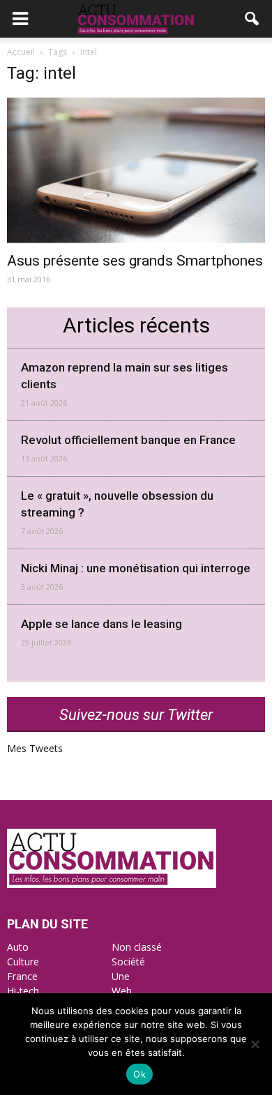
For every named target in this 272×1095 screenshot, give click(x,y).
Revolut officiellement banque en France (128, 440)
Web (122, 990)
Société (128, 961)
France (22, 976)
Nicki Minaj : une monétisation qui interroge (135, 568)
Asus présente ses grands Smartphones (135, 260)
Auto (18, 947)
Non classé (137, 947)
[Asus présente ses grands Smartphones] (136, 170)
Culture (23, 961)
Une (121, 976)
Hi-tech (23, 990)
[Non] (255, 1044)
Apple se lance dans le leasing (101, 624)
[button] (252, 19)
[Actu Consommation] (111, 884)
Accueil (21, 52)
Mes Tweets (35, 748)
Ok (139, 1074)
